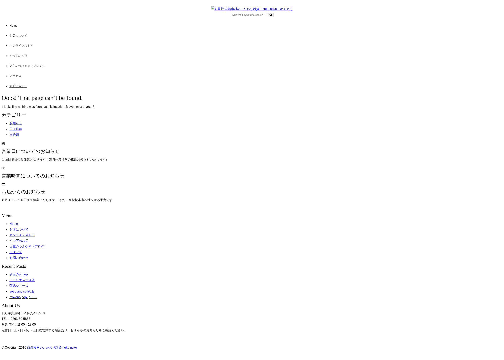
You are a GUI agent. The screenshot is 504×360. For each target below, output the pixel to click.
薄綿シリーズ (18, 285)
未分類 (14, 134)
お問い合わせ (18, 86)
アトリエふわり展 (22, 280)
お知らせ (15, 123)
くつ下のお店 (18, 55)
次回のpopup (18, 274)
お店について (18, 35)
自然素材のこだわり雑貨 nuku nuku (52, 347)
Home (13, 25)
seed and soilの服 (21, 291)
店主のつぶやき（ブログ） (27, 66)
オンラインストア (21, 45)
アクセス (15, 76)
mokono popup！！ (23, 297)
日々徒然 (15, 129)
